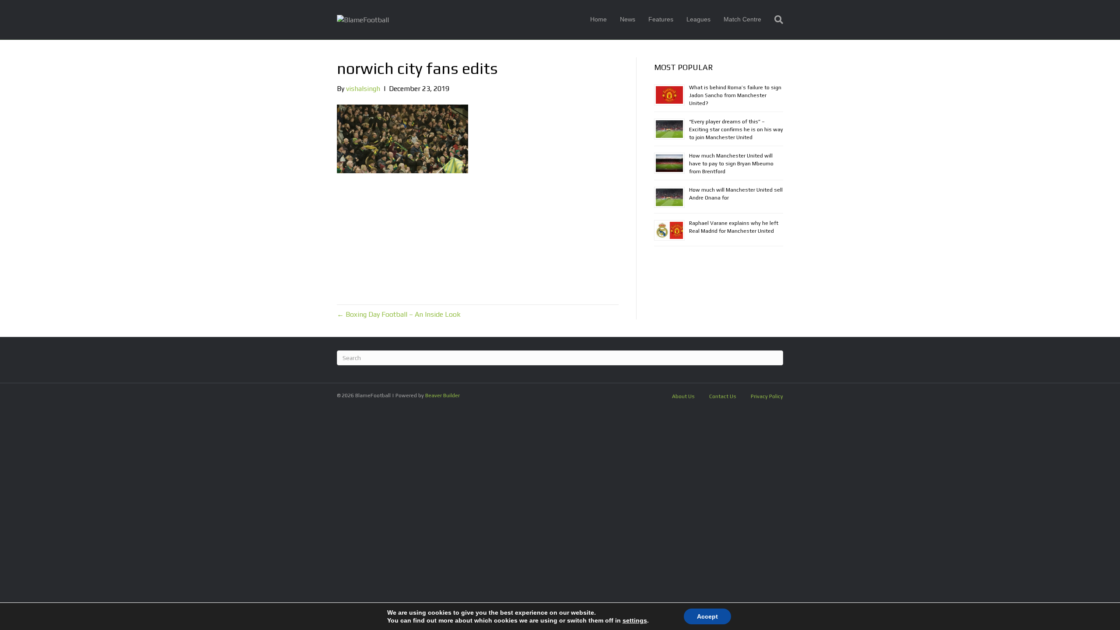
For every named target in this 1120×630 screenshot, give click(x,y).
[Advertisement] (478, 239)
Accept (707, 616)
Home (598, 19)
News (627, 19)
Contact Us (722, 396)
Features (660, 19)
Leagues (698, 19)
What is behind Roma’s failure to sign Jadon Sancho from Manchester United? (735, 95)
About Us (683, 396)
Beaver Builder (442, 395)
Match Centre (742, 19)
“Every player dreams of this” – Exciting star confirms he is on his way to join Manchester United (736, 129)
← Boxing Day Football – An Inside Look (399, 314)
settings (635, 620)
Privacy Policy (767, 396)
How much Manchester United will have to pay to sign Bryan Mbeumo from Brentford (731, 164)
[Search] (775, 20)
